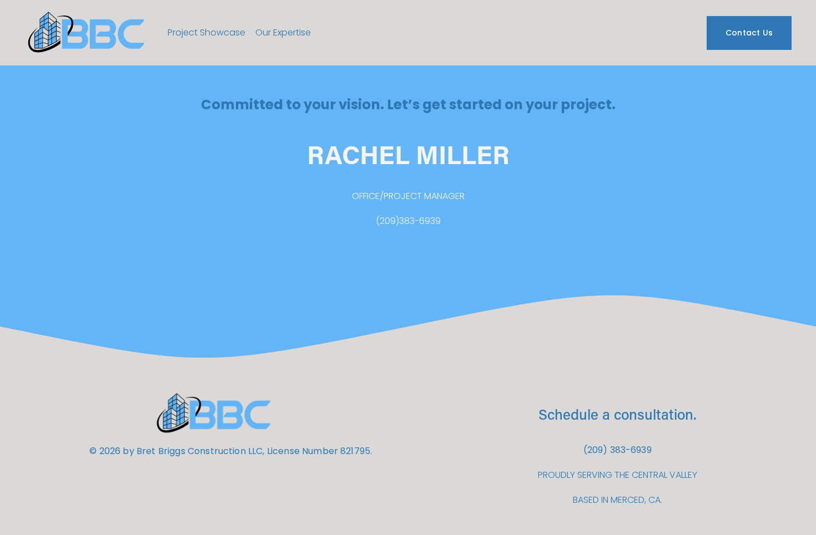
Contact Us (749, 32)
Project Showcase (206, 32)
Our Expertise (283, 32)
